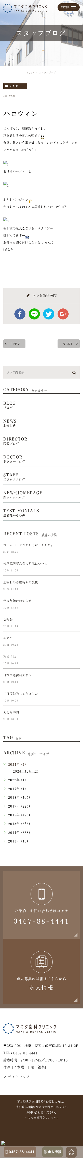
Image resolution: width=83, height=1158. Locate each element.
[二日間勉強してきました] (74, 697)
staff (14, 86)
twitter (48, 313)
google (63, 313)
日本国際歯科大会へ (17, 675)
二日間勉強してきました (20, 693)
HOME (30, 72)
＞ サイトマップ (16, 1076)
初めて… (9, 638)
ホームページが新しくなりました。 (28, 545)
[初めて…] (74, 641)
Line (34, 313)
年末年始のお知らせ (17, 601)
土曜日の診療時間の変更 (20, 582)
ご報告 (8, 619)
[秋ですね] (74, 660)
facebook (19, 313)
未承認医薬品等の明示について (25, 563)
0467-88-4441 (25, 1053)
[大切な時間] (74, 716)
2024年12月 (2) (25, 771)
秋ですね (9, 656)
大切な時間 (11, 712)
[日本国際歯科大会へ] (74, 678)
